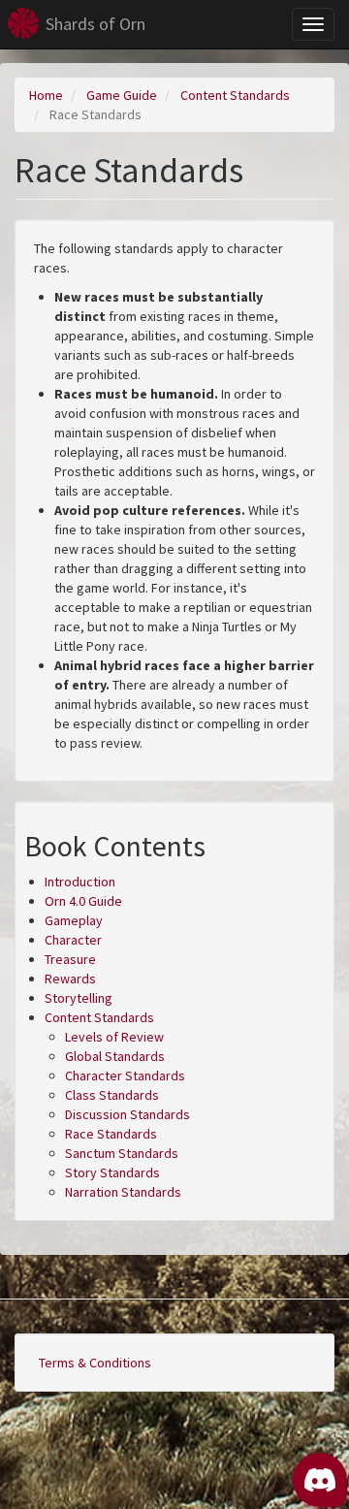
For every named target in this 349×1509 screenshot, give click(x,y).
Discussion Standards (127, 1114)
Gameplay (74, 920)
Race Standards (111, 1133)
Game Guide (121, 95)
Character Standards (125, 1075)
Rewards (70, 978)
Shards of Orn (95, 24)
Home (46, 95)
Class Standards (112, 1095)
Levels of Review (114, 1036)
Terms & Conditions (95, 1362)
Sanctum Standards (121, 1153)
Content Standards (235, 95)
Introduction (80, 881)
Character (73, 939)
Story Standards (112, 1172)
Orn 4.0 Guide (83, 901)
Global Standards (115, 1056)
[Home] (23, 23)
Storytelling (78, 998)
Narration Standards (123, 1192)
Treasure (70, 959)
